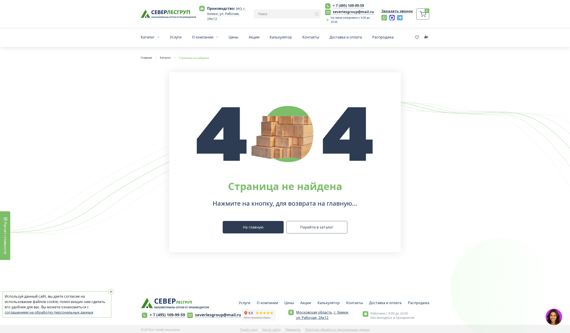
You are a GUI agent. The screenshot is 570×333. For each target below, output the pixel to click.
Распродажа (418, 302)
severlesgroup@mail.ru (353, 11)
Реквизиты (293, 329)
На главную (253, 227)
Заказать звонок (397, 11)
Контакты (354, 302)
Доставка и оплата (385, 302)
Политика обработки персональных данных (337, 329)
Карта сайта (271, 329)
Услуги (244, 302)
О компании (267, 302)
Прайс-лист (249, 329)
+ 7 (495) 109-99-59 (348, 5)
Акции (305, 302)
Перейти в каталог (316, 227)
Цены (289, 302)
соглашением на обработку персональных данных (49, 312)
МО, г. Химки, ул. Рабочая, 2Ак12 (226, 13)
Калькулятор (329, 302)
